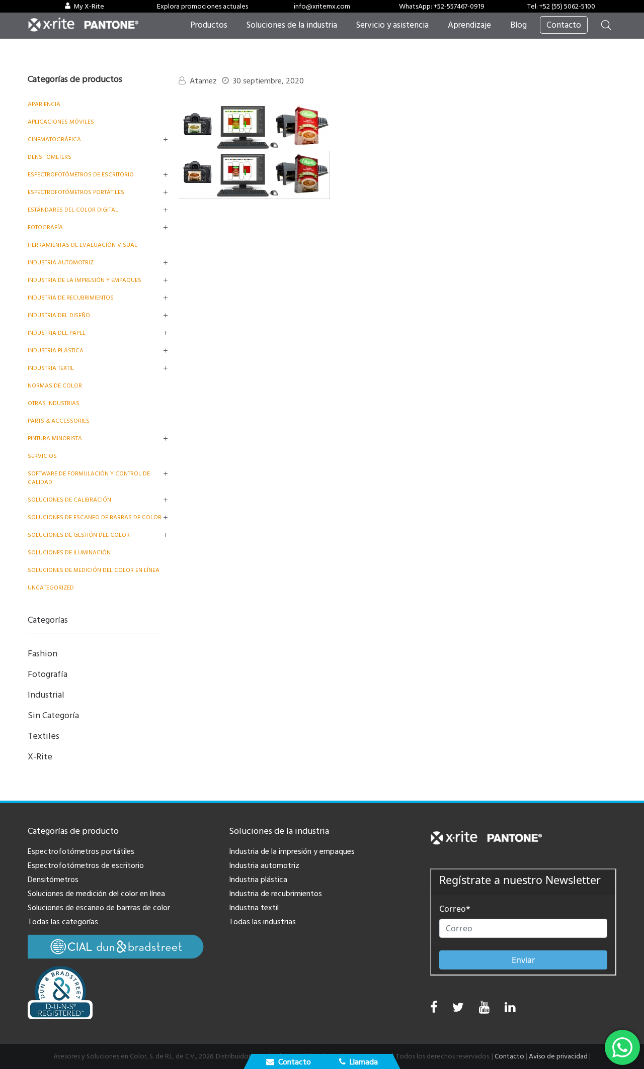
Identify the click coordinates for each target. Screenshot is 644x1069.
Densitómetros (53, 879)
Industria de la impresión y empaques (84, 280)
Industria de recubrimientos (71, 298)
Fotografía (45, 227)
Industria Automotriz (61, 262)
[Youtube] (484, 1010)
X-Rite (40, 756)
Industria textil (51, 368)
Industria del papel (57, 333)
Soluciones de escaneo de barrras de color (99, 907)
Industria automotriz (264, 865)
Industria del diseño (59, 315)
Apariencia (44, 104)
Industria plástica (56, 350)
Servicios (42, 456)
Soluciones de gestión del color (79, 535)
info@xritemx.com (322, 7)
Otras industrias (53, 403)
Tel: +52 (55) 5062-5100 (561, 7)
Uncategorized (51, 588)
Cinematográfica (54, 139)
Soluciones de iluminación (69, 552)
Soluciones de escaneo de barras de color (95, 517)
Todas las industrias (262, 921)
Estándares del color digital (73, 210)
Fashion (42, 653)
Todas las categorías (63, 921)
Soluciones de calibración (69, 500)
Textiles (43, 736)
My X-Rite (88, 7)
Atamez (203, 80)
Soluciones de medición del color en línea (93, 570)
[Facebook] (433, 1008)
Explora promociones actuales (202, 7)
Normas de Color (55, 385)
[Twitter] (458, 1010)
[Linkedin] (510, 1010)
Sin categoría (53, 715)
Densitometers (49, 157)
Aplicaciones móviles (61, 122)
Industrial (46, 695)
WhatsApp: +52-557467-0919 (442, 7)
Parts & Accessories (59, 421)
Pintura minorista (55, 438)
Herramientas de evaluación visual (82, 245)
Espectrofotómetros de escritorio (81, 174)
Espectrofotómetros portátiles (76, 192)
